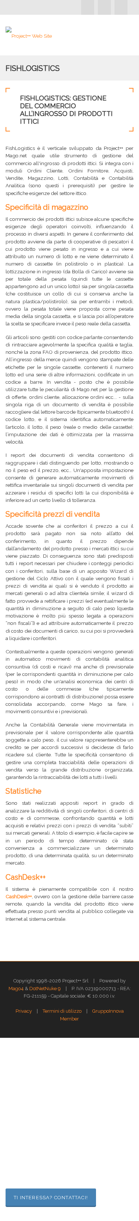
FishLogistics (33, 68)
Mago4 (16, 988)
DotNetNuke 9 (45, 988)
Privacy (24, 1011)
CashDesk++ (19, 896)
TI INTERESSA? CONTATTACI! (51, 1197)
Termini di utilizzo (62, 1011)
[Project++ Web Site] (29, 35)
